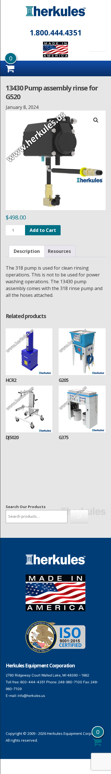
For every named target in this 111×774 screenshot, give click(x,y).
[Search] (79, 516)
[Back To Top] (99, 762)
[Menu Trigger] (98, 43)
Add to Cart (43, 230)
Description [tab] (27, 251)
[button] (96, 120)
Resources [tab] (59, 251)
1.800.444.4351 (56, 32)
